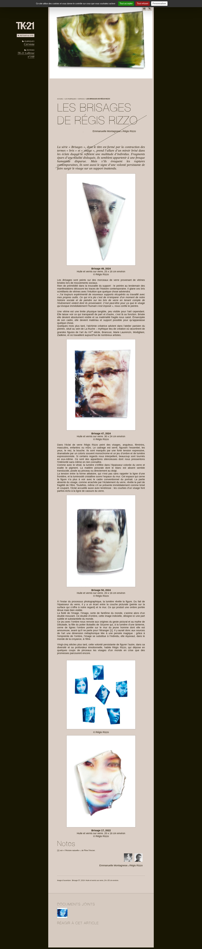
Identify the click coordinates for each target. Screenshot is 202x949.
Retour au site (27, 36)
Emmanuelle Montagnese (107, 131)
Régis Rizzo (129, 131)
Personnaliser (159, 3)
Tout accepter (126, 3)
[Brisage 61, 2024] (62, 917)
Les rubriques (70, 99)
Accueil (60, 99)
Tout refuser (142, 3)
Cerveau (29, 44)
